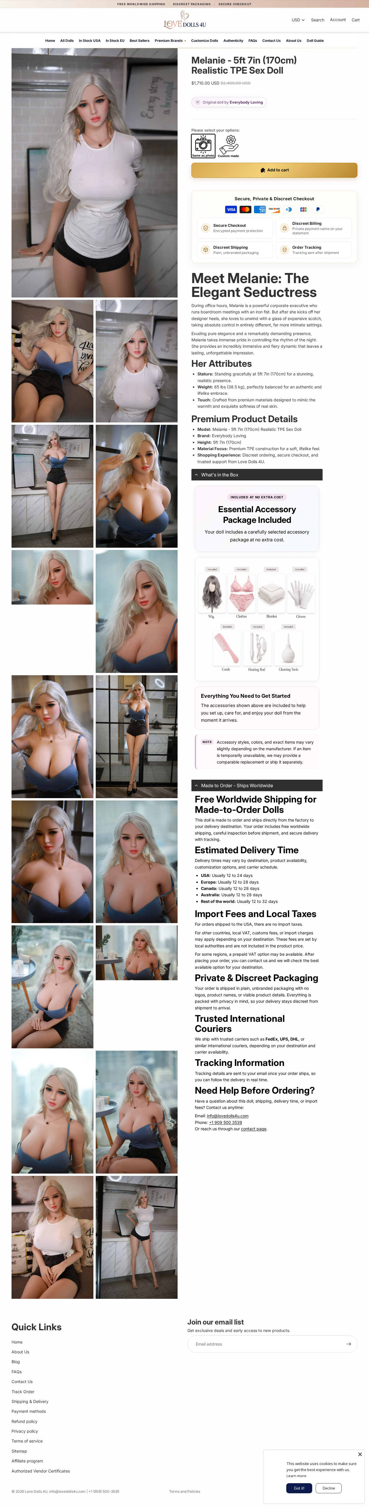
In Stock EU (115, 40)
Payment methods (29, 1411)
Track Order (23, 1391)
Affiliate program (27, 1460)
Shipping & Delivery (30, 1401)
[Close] (360, 1454)
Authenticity (233, 40)
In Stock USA (90, 40)
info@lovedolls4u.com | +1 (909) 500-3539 (84, 1491)
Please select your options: (215, 130)
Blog (16, 1361)
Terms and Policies (184, 1491)
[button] (257, 474)
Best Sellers (140, 40)
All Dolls (67, 40)
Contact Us (271, 40)
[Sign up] (349, 1344)
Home (50, 40)
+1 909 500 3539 (225, 1122)
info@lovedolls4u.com (227, 1115)
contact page (253, 1128)
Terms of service (27, 1440)
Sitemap (19, 1451)
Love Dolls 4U (36, 1491)
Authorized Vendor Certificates (41, 1470)
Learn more (296, 1475)
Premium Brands (170, 40)
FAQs (252, 40)
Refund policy (24, 1421)
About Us (294, 40)
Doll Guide (315, 40)
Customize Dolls (204, 40)
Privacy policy (25, 1431)
